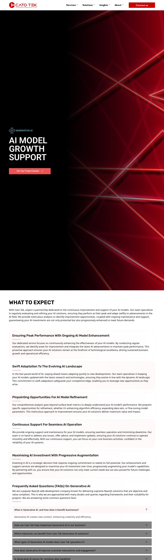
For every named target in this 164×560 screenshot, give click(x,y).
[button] (82, 509)
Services (71, 4)
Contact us (142, 5)
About (118, 4)
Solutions (88, 4)
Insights (103, 4)
